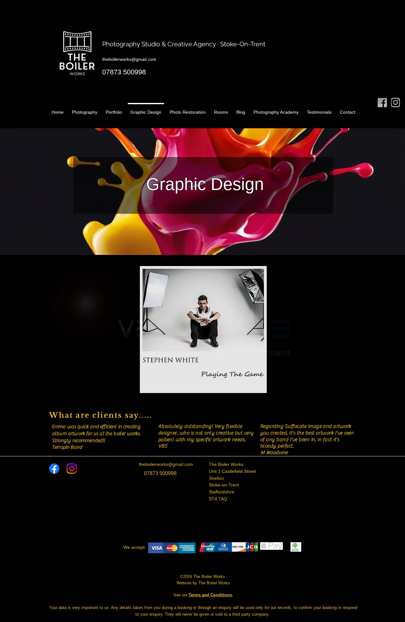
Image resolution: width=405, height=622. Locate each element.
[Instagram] (71, 468)
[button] (203, 329)
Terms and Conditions (210, 595)
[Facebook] (54, 468)
